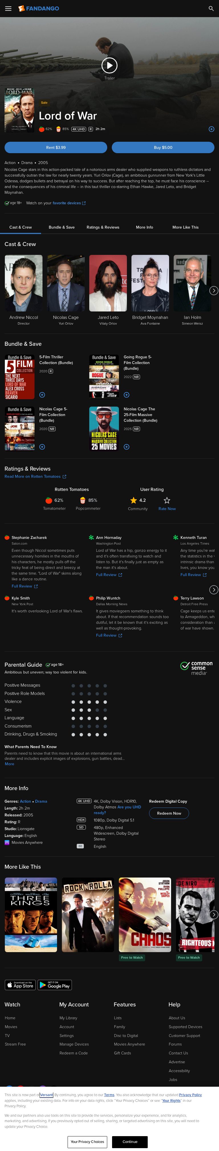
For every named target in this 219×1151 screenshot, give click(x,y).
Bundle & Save (62, 227)
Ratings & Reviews (103, 227)
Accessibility (179, 1070)
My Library (68, 1018)
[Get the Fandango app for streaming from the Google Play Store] (54, 985)
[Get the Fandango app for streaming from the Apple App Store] (20, 985)
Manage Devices (74, 1044)
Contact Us (178, 1053)
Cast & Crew (20, 227)
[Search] (211, 8)
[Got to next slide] (213, 291)
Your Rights (171, 1100)
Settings (67, 1035)
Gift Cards (122, 1053)
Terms (109, 1095)
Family (119, 1026)
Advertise (177, 1062)
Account (67, 1026)
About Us (177, 1018)
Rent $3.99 (56, 147)
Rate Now (167, 508)
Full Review (22, 586)
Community (138, 508)
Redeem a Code (74, 1053)
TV (7, 1035)
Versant (46, 1095)
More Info (144, 227)
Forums (175, 1044)
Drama (41, 801)
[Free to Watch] (145, 914)
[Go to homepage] (39, 8)
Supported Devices (185, 1026)
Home (10, 1018)
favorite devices (67, 203)
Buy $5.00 (163, 147)
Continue (130, 1142)
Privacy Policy (190, 1095)
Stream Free (15, 1044)
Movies (11, 1026)
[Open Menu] (8, 8)
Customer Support (184, 1035)
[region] (109, 1119)
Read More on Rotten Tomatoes (33, 476)
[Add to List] (211, 129)
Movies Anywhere (129, 1044)
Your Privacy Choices (87, 1142)
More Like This (186, 227)
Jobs (173, 1079)
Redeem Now (169, 813)
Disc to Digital (126, 1035)
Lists (117, 1018)
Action (25, 801)
